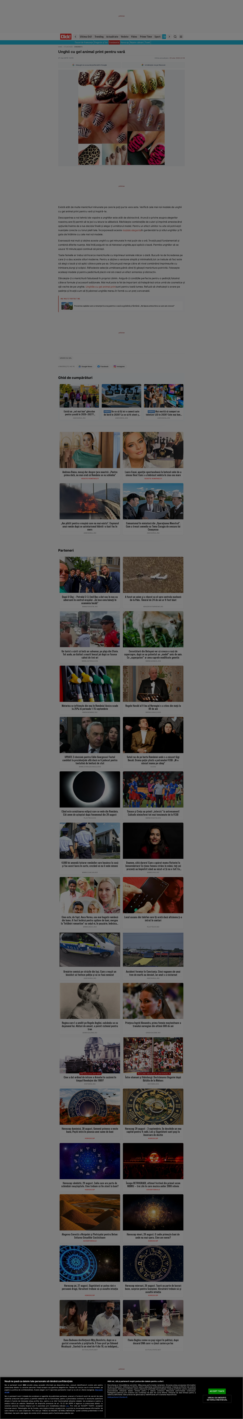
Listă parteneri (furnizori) (117, 1397)
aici (67, 1406)
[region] (121, 1398)
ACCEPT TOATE (217, 1391)
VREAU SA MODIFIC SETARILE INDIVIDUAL (217, 1399)
